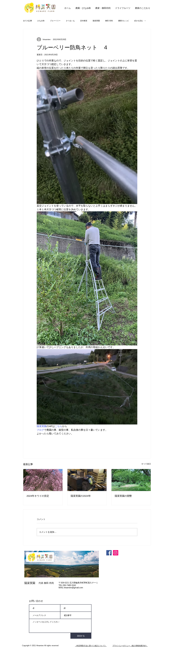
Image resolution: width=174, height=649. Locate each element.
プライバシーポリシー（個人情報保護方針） (130, 646)
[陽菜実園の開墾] (131, 480)
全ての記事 (27, 21)
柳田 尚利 (109, 21)
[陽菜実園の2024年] (87, 480)
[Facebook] (109, 552)
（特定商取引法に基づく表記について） (91, 646)
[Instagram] (115, 552)
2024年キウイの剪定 (38, 496)
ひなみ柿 (40, 21)
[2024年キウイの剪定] (43, 480)
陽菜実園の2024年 (81, 496)
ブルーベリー (55, 21)
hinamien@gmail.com (73, 587)
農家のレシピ (123, 21)
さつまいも (70, 21)
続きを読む (138, 21)
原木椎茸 (83, 21)
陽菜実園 (96, 21)
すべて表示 (146, 464)
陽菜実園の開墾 (123, 496)
